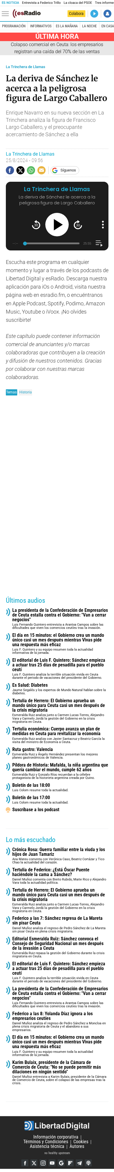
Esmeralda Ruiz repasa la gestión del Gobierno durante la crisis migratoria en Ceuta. (58, 948)
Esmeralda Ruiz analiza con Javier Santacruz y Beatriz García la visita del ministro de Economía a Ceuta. (58, 735)
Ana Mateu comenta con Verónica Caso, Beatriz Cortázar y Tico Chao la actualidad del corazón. (58, 856)
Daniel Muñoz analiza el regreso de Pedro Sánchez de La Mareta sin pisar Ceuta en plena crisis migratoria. (59, 924)
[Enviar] (31, 170)
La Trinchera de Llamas (25, 67)
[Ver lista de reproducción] (98, 243)
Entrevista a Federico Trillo (41, 3)
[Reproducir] (57, 224)
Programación (13, 26)
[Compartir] (10, 170)
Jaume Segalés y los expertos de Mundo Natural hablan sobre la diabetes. (59, 689)
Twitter (33, 1162)
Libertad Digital (57, 1125)
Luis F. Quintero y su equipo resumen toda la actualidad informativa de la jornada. (58, 644)
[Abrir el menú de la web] (7, 13)
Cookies (80, 1142)
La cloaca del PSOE (78, 3)
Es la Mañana (67, 26)
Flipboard (70, 1162)
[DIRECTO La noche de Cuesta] (94, 14)
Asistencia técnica (47, 1146)
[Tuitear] (20, 170)
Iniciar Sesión (107, 14)
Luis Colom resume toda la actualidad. (40, 787)
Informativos (40, 26)
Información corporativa (55, 1137)
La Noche (89, 26)
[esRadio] (27, 13)
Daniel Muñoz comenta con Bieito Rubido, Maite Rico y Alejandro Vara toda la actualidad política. (59, 876)
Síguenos (68, 170)
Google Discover (61, 1162)
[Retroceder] (36, 224)
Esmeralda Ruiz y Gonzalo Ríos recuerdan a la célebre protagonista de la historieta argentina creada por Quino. (60, 771)
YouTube (52, 1162)
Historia (25, 392)
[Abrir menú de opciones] (103, 224)
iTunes (88, 1162)
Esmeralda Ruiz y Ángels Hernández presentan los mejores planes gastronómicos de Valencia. (55, 753)
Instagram (42, 1162)
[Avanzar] (78, 224)
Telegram (79, 1162)
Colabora (76, 13)
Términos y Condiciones (45, 1142)
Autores (77, 1146)
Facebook (24, 1162)
